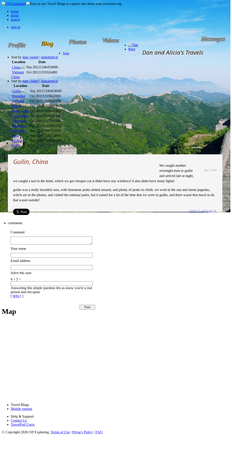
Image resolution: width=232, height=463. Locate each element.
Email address (20, 261)
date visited (30, 57)
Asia (66, 53)
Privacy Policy (82, 432)
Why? (17, 296)
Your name (18, 248)
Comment (18, 232)
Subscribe (196, 147)
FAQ (99, 432)
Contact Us (19, 420)
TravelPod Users (22, 424)
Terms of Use (60, 432)
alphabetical (49, 57)
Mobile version (21, 409)
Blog (131, 49)
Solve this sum (21, 273)
